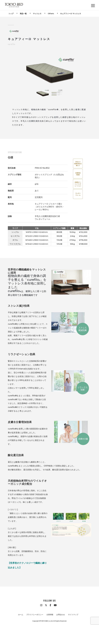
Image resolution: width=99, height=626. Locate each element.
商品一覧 (23, 13)
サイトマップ (73, 615)
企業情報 (49, 615)
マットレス (37, 13)
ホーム (20, 615)
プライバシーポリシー (34, 615)
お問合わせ (60, 615)
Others (51, 13)
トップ (11, 13)
